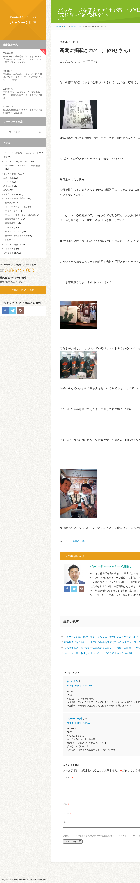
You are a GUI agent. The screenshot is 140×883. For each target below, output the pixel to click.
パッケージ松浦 (74, 718)
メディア (7, 181)
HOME (58, 26)
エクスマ (9, 227)
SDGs (6, 190)
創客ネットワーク (13, 231)
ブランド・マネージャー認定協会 (20, 214)
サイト (66, 822)
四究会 (8, 239)
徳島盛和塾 (10, 222)
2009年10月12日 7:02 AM (78, 722)
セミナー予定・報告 (12, 173)
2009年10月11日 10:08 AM (79, 685)
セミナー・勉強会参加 (13, 198)
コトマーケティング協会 (16, 206)
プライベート (9, 248)
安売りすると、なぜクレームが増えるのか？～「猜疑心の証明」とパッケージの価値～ (22, 93)
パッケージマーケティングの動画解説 (22, 165)
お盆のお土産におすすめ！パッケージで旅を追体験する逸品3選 (22, 109)
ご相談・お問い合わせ (23, 290)
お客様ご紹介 (9, 194)
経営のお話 (8, 185)
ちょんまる (72, 681)
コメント (68, 777)
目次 (5, 157)
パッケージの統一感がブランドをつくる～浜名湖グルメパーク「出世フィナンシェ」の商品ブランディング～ (22, 57)
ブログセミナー (12, 210)
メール (67, 812)
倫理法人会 (10, 202)
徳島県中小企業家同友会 (16, 235)
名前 (66, 803)
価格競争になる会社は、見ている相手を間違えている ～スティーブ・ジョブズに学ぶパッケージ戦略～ (22, 75)
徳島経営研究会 (12, 218)
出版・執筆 (8, 177)
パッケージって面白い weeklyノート (21, 152)
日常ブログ (8, 252)
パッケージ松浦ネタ (12, 244)
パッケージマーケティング (15, 161)
